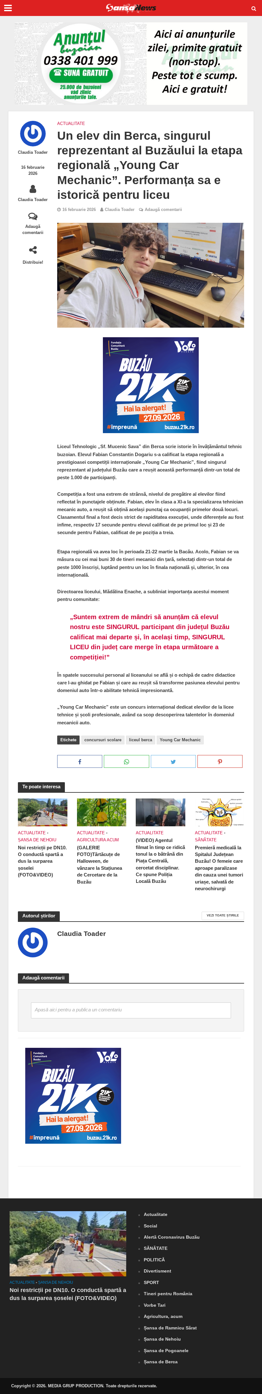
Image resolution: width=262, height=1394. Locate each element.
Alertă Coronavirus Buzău (172, 1237)
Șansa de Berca (161, 1361)
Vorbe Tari (155, 1305)
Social (150, 1225)
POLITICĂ (154, 1259)
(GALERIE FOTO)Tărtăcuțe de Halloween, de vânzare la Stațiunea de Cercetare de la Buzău (99, 864)
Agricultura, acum (163, 1316)
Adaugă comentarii (32, 229)
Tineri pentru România (168, 1293)
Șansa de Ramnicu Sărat (170, 1327)
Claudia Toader (33, 152)
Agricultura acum (98, 839)
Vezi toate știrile (223, 915)
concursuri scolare (102, 739)
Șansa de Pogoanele (166, 1350)
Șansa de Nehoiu (37, 839)
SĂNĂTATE (206, 839)
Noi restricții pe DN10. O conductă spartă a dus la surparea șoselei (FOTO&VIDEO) (42, 861)
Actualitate (71, 123)
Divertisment (157, 1270)
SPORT (151, 1282)
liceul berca (140, 739)
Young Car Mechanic (180, 739)
